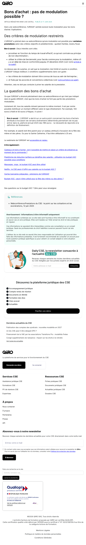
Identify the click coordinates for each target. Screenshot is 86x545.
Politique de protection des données (63, 451)
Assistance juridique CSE (12, 381)
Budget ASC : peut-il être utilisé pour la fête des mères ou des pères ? (34, 179)
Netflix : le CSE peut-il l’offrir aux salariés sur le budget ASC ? (30, 169)
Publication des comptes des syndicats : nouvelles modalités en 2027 (34, 327)
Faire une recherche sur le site (13, 469)
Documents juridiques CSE (55, 385)
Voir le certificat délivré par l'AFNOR (16, 504)
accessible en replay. (39, 140)
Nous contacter (9, 407)
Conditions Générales (43, 538)
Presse (5, 419)
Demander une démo (14, 365)
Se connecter (37, 365)
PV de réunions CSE (10, 389)
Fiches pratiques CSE (53, 381)
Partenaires (7, 415)
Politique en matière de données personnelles (43, 534)
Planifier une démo (43, 311)
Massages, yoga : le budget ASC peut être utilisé (25, 164)
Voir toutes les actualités (14, 341)
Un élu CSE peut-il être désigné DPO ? (21, 331)
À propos (6, 411)
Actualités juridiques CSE (55, 389)
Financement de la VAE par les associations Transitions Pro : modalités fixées (37, 334)
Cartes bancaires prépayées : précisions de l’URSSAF (26, 174)
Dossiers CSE (50, 393)
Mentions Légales (43, 530)
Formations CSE (9, 385)
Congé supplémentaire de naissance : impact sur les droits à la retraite (34, 338)
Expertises (7, 393)
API (4, 423)
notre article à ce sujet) (68, 80)
